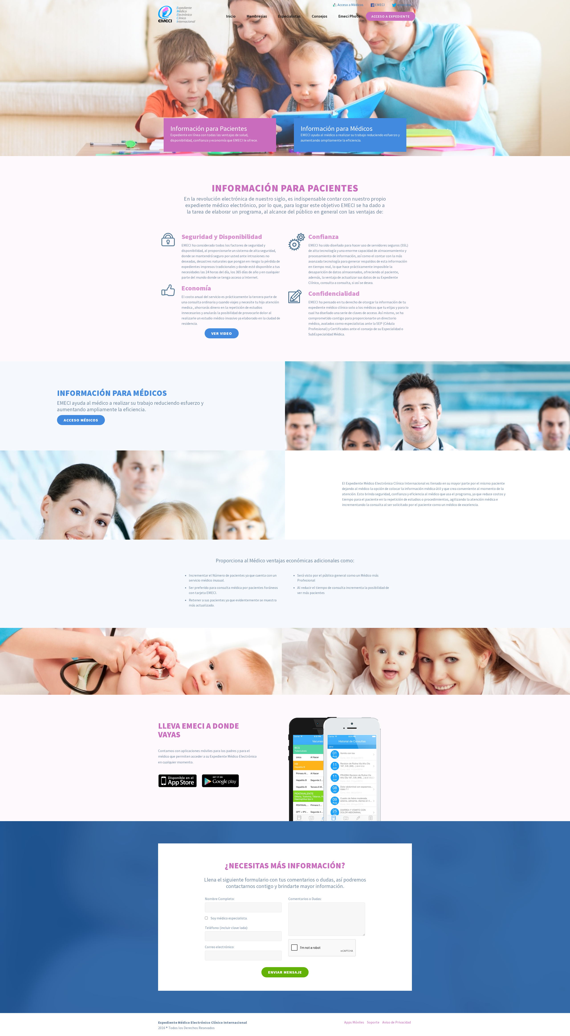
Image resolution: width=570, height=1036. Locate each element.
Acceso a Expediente (390, 16)
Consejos (319, 16)
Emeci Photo (349, 16)
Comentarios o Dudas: (305, 898)
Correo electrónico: (219, 947)
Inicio (231, 16)
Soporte (373, 1022)
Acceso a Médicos (350, 4)
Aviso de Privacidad (396, 1022)
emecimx (403, 4)
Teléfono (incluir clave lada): (226, 927)
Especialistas (289, 16)
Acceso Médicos (81, 420)
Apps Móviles (354, 1022)
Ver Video (221, 333)
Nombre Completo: (219, 898)
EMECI (379, 4)
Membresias (257, 16)
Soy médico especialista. (229, 918)
